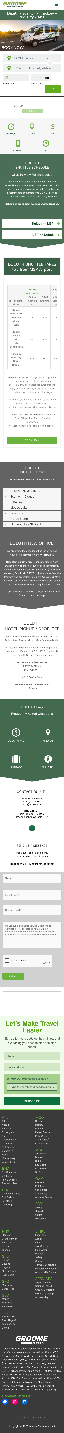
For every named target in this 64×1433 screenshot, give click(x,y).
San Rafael (41, 1189)
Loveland (7, 1201)
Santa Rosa (41, 1193)
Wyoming (7, 1204)
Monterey (7, 1285)
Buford (5, 1136)
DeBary (39, 1124)
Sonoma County (43, 1197)
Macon (5, 1154)
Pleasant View (9, 1183)
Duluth (38, 1161)
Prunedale (7, 1306)
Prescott (6, 1242)
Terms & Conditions (45, 1264)
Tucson (6, 1250)
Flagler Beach (42, 1132)
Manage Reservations (46, 1268)
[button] (32, 223)
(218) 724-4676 (32, 804)
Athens (5, 1121)
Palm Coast (41, 1136)
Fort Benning (8, 1147)
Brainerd (39, 1157)
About (38, 1238)
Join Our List (41, 1246)
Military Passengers (45, 1293)
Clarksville (7, 1176)
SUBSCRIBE (32, 1101)
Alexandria (40, 1153)
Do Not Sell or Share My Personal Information (32, 1418)
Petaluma (40, 1186)
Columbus (7, 1143)
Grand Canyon (9, 1238)
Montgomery (8, 1158)
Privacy (39, 1253)
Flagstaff (6, 1235)
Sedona (6, 1246)
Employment (41, 1250)
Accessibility (41, 1297)
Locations (40, 1235)
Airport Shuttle (43, 1282)
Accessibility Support (46, 1272)
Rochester (40, 1168)
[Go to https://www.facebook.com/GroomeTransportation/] (32, 828)
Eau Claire (40, 1164)
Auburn (6, 1124)
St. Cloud (40, 1172)
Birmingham (8, 1132)
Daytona (39, 1121)
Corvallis (39, 1211)
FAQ (37, 1242)
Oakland (39, 1182)
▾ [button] (53, 1087)
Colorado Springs (11, 1193)
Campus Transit (43, 1286)
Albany (39, 1207)
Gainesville (7, 1151)
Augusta (6, 1128)
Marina (5, 1299)
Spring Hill (7, 1327)
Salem (38, 1214)
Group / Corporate (44, 1289)
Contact (39, 1261)
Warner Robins (9, 1162)
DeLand (39, 1128)
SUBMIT (13, 976)
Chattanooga (9, 1139)
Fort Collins (8, 1197)
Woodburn (40, 1218)
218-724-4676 (30, 414)
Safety (38, 1257)
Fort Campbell (9, 1179)
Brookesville (8, 1316)
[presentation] (27, 960)
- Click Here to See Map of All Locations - (32, 479)
